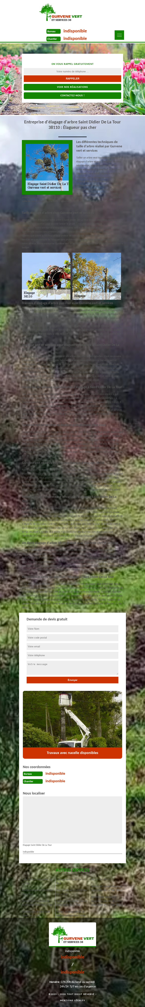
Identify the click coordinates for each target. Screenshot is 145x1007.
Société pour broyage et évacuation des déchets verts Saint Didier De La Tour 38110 (107, 901)
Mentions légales (72, 1000)
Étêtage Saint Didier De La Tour (70, 881)
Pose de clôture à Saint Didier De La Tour (71, 892)
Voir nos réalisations (72, 87)
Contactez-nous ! (72, 95)
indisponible (75, 31)
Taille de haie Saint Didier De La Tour (37, 881)
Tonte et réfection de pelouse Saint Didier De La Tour (71, 903)
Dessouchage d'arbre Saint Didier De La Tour (36, 913)
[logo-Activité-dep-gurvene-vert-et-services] (60, 12)
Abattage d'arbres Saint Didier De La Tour (38, 892)
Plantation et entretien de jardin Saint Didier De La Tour (37, 903)
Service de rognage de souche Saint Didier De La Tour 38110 (107, 888)
